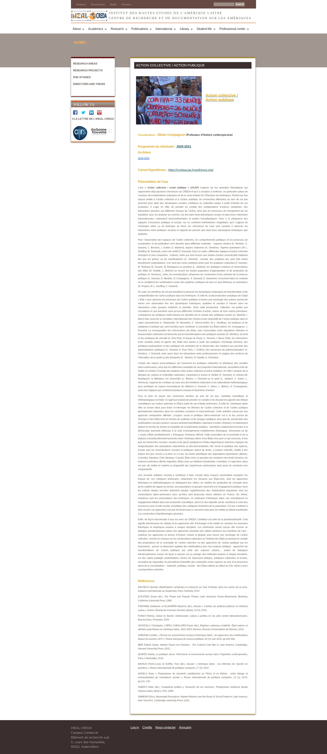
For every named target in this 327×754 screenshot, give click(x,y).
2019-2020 (143, 158)
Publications (139, 28)
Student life (204, 28)
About (77, 28)
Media (113, 4)
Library (184, 28)
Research (117, 28)
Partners (126, 4)
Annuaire (185, 727)
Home (79, 42)
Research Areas (85, 63)
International (164, 28)
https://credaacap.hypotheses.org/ (190, 170)
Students (81, 4)
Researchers (98, 4)
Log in (135, 727)
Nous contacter (165, 727)
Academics (95, 28)
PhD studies (82, 77)
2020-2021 (184, 146)
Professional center (232, 28)
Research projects (88, 70)
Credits (147, 727)
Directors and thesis (89, 84)
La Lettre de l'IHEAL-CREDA (94, 118)
